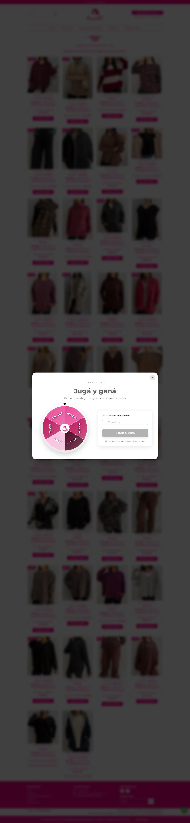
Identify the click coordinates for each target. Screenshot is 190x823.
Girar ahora (125, 433)
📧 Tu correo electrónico (116, 415)
